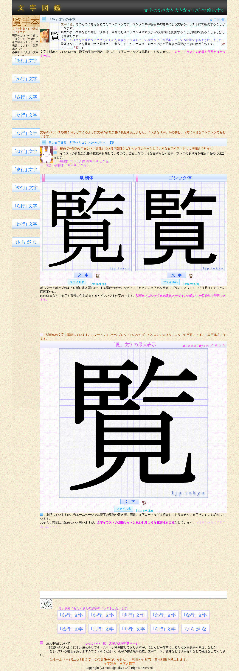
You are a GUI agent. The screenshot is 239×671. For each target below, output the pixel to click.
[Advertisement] (133, 94)
